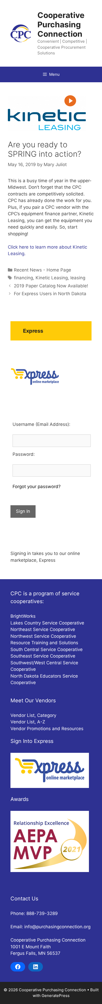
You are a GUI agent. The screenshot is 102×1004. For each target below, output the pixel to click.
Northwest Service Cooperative (43, 636)
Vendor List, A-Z (27, 721)
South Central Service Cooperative (46, 649)
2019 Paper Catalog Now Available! (51, 285)
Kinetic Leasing (52, 277)
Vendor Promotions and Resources (46, 728)
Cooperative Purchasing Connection (60, 24)
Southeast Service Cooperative (42, 656)
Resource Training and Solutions (44, 642)
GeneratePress (56, 995)
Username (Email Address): (41, 424)
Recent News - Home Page (42, 270)
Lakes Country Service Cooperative (47, 623)
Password (23, 454)
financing (23, 277)
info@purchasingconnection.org (57, 926)
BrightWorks (23, 616)
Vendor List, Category (33, 715)
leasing (77, 277)
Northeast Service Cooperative (42, 629)
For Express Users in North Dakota (50, 293)
